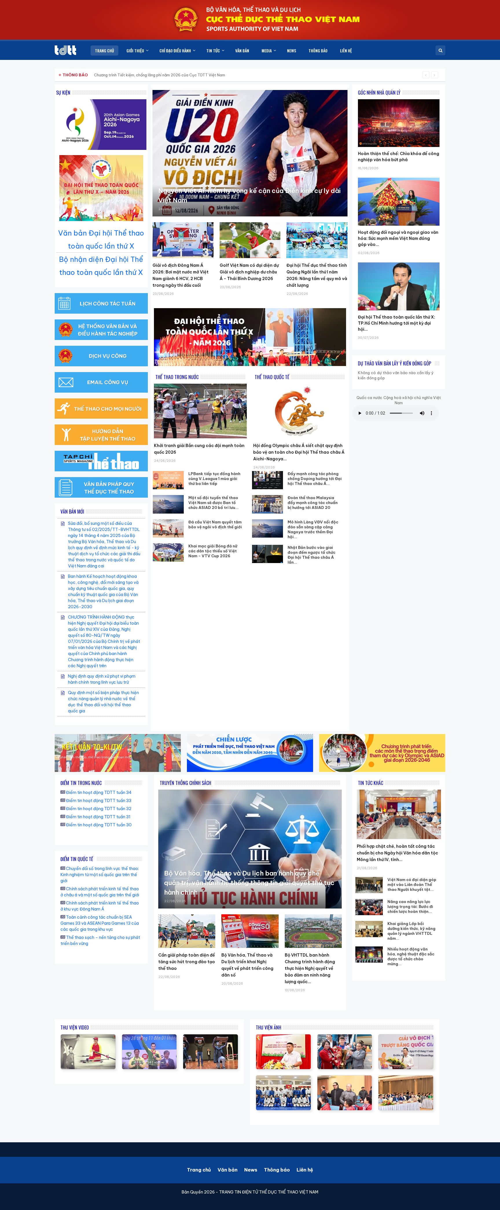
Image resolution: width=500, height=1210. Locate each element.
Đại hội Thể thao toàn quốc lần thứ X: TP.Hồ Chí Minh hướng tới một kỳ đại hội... (396, 323)
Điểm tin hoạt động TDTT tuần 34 (99, 792)
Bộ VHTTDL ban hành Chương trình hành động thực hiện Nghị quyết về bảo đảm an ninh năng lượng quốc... (310, 968)
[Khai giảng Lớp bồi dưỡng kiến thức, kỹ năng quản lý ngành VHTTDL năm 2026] (369, 929)
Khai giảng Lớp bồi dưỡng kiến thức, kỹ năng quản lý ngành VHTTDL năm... (411, 931)
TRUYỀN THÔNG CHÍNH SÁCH (185, 782)
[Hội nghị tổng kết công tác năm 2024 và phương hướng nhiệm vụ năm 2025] (210, 1037)
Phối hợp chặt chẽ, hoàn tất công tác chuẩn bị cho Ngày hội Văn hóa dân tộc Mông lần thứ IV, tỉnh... (397, 853)
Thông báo (277, 1170)
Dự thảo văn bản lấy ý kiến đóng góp (394, 363)
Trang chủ (199, 1170)
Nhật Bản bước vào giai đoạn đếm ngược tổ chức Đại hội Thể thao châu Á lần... (311, 554)
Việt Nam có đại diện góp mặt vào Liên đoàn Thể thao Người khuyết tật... (411, 884)
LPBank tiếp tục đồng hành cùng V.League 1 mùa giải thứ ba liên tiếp (214, 478)
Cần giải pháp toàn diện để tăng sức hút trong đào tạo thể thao (186, 961)
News (250, 1170)
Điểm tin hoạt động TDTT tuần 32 (98, 808)
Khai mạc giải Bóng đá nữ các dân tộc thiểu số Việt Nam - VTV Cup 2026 (212, 551)
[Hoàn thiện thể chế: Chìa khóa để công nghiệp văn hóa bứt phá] (399, 99)
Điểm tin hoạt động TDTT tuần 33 (98, 800)
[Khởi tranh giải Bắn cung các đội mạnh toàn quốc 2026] (200, 411)
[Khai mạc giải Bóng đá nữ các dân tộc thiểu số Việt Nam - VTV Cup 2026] (168, 552)
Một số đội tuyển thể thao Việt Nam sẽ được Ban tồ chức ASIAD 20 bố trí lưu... (213, 502)
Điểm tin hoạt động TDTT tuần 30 (99, 824)
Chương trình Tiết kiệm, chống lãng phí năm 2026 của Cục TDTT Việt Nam (159, 75)
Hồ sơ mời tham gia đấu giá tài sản (92, 75)
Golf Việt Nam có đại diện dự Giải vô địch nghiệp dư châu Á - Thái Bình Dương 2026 (249, 272)
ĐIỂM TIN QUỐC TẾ (76, 859)
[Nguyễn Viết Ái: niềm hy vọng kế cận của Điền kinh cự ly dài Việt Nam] (250, 153)
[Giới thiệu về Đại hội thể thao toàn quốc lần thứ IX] (149, 1037)
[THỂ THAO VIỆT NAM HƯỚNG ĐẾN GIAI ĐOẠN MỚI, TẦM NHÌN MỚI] (88, 1037)
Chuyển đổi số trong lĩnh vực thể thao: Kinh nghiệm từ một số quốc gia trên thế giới (99, 874)
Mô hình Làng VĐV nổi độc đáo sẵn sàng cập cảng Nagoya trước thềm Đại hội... (313, 529)
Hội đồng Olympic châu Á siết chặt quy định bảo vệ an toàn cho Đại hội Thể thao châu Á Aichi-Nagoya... (299, 452)
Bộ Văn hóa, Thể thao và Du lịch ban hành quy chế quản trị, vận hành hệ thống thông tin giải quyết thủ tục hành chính (249, 882)
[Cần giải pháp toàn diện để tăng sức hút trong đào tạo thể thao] (186, 931)
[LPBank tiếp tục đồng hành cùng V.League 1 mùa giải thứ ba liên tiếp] (168, 480)
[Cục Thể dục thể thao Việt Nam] (65, 50)
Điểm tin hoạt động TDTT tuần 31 (98, 816)
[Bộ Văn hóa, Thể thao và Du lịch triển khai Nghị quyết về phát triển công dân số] (249, 931)
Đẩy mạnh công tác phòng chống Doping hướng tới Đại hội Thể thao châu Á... (315, 478)
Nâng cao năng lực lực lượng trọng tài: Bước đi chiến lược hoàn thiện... (410, 906)
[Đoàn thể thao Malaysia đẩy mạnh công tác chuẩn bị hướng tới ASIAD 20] (267, 504)
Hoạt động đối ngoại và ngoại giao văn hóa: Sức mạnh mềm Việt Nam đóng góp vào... (398, 238)
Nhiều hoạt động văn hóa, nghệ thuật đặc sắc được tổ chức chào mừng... (410, 956)
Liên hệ (305, 1170)
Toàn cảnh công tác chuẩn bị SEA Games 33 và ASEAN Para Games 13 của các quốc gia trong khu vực (99, 923)
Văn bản (228, 1170)
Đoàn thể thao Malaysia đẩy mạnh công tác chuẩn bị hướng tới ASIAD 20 (313, 502)
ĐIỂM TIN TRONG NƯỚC (81, 782)
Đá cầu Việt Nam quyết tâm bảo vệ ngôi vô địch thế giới (215, 524)
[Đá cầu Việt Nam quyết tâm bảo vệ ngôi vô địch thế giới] (168, 528)
